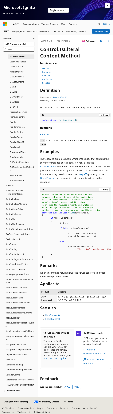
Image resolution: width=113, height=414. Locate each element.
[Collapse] (34, 38)
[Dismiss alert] (107, 5)
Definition (46, 68)
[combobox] (18, 44)
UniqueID (83, 174)
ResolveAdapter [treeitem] (17, 137)
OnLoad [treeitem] (13, 92)
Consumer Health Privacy (83, 408)
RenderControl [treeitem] (16, 132)
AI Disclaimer (8, 408)
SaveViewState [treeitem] (16, 157)
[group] (75, 226)
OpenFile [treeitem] (14, 106)
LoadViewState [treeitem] (16, 66)
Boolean (44, 134)
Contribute (52, 408)
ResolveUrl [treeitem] (15, 147)
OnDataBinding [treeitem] (17, 81)
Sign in (106, 24)
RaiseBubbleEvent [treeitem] (18, 112)
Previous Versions (26, 408)
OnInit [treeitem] (13, 86)
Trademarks (23, 412)
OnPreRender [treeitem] (16, 96)
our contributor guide (55, 358)
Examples (46, 72)
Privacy (63, 408)
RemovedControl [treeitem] (17, 117)
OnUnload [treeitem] (14, 102)
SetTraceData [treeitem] (16, 175)
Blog (39, 408)
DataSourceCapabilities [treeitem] (16, 292)
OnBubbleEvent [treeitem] (17, 76)
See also (46, 83)
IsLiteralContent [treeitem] (17, 56)
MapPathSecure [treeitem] (17, 71)
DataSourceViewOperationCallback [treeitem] (20, 324)
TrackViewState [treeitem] (17, 180)
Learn (43, 40)
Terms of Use (8, 412)
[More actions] (108, 41)
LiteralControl (47, 178)
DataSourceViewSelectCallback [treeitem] (20, 331)
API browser (62, 40)
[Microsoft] (5, 24)
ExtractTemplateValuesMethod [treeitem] (20, 379)
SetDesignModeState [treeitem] (19, 162)
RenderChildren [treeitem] (17, 127)
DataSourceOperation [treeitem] (15, 307)
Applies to (47, 79)
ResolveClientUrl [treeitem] (17, 142)
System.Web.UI (60, 97)
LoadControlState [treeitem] (18, 61)
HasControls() (52, 315)
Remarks (46, 75)
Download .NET (101, 31)
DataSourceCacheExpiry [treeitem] (16, 287)
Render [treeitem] (13, 122)
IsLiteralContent (48, 166)
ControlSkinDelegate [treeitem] (15, 224)
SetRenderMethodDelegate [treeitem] (22, 169)
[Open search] (99, 24)
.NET (51, 40)
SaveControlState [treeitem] (18, 152)
